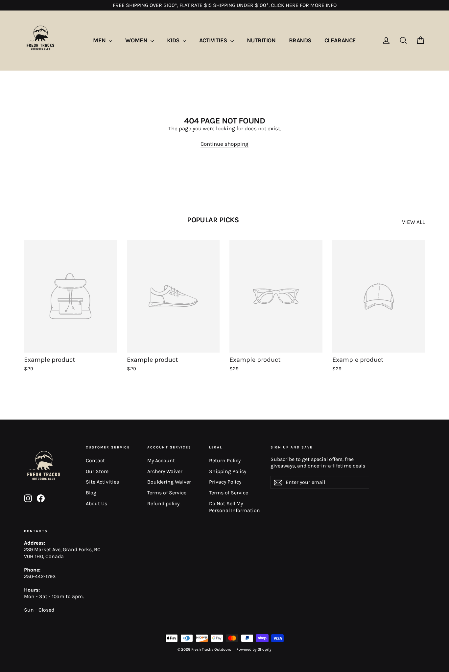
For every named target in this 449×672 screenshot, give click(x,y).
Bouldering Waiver (169, 482)
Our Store (97, 471)
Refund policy (163, 504)
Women (137, 40)
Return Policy (225, 461)
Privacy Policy (225, 482)
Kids (174, 40)
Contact (95, 461)
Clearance (340, 40)
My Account (161, 461)
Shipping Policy (227, 471)
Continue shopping (224, 144)
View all (413, 222)
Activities (214, 40)
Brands (300, 40)
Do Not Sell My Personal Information (234, 507)
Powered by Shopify (254, 649)
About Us (96, 504)
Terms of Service (166, 493)
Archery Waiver (164, 471)
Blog (91, 493)
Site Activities (102, 482)
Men (100, 40)
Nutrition (261, 40)
